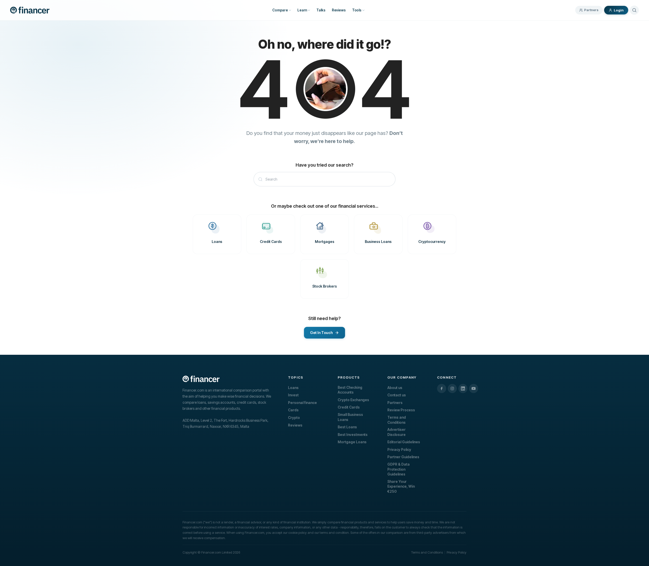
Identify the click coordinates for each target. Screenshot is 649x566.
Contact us (396, 395)
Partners (591, 10)
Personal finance (302, 402)
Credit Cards (349, 407)
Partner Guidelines (403, 457)
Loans (293, 387)
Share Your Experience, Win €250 (401, 486)
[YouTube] (473, 388)
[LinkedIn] (462, 388)
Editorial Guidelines (403, 442)
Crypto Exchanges (353, 400)
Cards (293, 410)
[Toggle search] (634, 10)
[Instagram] (452, 388)
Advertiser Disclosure (396, 432)
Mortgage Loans (352, 442)
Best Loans (347, 427)
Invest (293, 395)
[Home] (29, 10)
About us (394, 387)
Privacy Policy (399, 449)
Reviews (295, 425)
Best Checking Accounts (350, 390)
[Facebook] (441, 388)
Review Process (401, 410)
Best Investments (353, 434)
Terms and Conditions (396, 419)
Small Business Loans (350, 417)
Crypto (294, 417)
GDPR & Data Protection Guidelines (398, 469)
